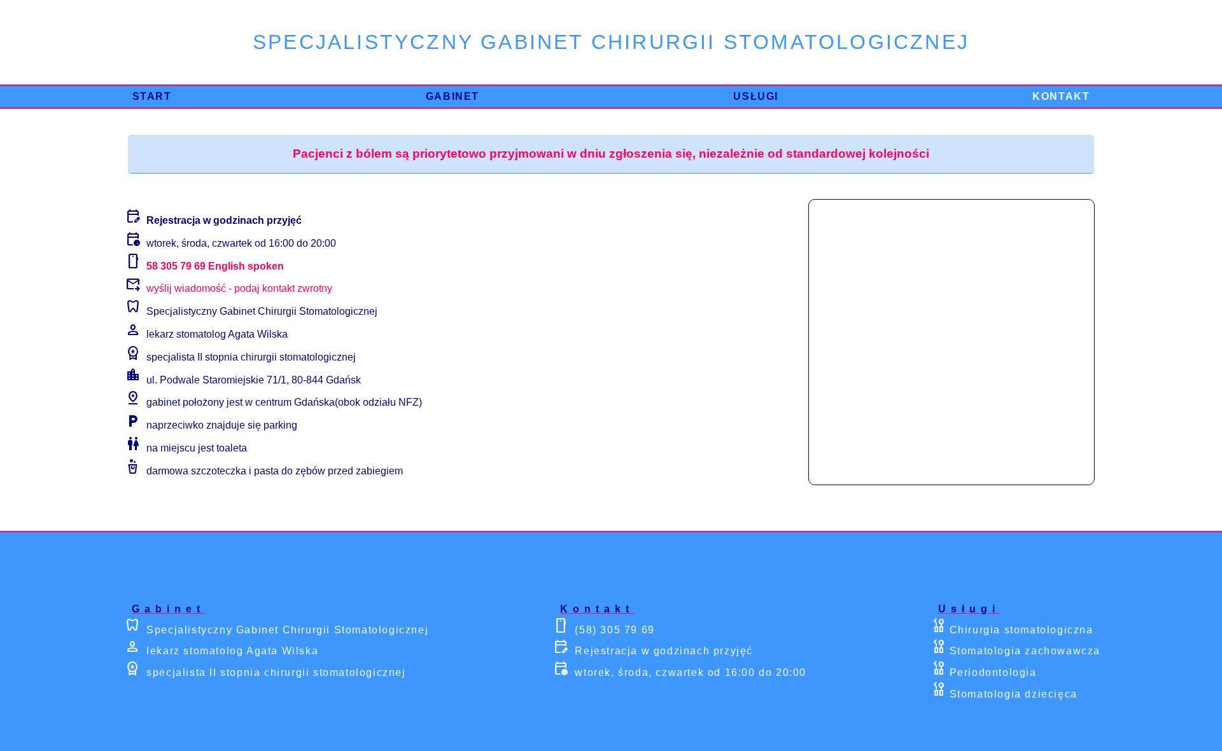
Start (152, 96)
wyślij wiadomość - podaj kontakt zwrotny (239, 288)
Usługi (755, 96)
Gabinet (452, 96)
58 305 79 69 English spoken (214, 265)
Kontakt (1061, 96)
